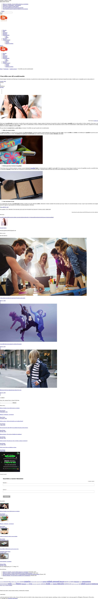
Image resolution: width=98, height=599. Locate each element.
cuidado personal (13, 68)
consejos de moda (39, 581)
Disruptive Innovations (13, 598)
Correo (5, 489)
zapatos (10, 585)
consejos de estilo (33, 581)
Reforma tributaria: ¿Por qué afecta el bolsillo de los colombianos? (11, 434)
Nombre (5, 482)
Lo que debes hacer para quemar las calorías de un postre (11, 344)
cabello (7, 217)
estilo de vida (29, 217)
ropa (43, 217)
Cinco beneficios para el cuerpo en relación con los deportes (15, 8)
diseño (72, 581)
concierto (22, 581)
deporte (61, 581)
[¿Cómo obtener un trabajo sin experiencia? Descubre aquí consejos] (43, 295)
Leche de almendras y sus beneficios (5, 561)
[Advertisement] (24, 25)
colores (18, 581)
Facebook (14, 583)
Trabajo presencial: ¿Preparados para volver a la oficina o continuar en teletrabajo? (13, 440)
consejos (11, 217)
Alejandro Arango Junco (5, 551)
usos (49, 217)
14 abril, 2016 (3, 81)
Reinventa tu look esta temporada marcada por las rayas (10, 390)
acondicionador (3, 217)
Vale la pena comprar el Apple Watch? (11, 6)
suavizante (46, 217)
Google (27, 583)
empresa (80, 581)
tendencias (95, 584)
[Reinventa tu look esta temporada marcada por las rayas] (28, 387)
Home (1, 68)
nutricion (66, 583)
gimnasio (23, 583)
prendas (72, 583)
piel (41, 217)
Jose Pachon (2, 410)
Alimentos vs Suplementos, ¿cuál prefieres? (12, 5)
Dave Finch (2, 417)
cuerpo (44, 581)
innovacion (34, 583)
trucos (4, 585)
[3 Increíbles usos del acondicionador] (4, 225)
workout (7, 585)
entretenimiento (3, 583)
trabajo (1, 585)
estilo (25, 217)
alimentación (5, 581)
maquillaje (33, 168)
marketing (43, 583)
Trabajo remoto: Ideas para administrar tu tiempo (8, 447)
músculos (60, 584)
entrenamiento (86, 581)
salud (83, 583)
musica (55, 584)
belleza (9, 581)
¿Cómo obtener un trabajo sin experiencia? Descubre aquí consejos (12, 297)
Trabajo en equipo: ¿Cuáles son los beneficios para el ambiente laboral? (11, 421)
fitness (18, 583)
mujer (39, 217)
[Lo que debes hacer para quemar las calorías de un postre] (28, 341)
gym (30, 584)
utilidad (52, 217)
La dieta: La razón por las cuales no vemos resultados (8, 536)
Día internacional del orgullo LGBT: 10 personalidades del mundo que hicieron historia (14, 427)
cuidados (22, 217)
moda (37, 217)
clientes (15, 581)
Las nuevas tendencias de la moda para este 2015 (13, 7)
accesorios (1, 581)
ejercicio (76, 581)
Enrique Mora (3, 564)
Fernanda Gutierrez (3, 227)
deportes (66, 581)
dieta (69, 581)
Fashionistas (6, 68)
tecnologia (88, 584)
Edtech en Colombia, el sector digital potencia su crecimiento (15, 4)
